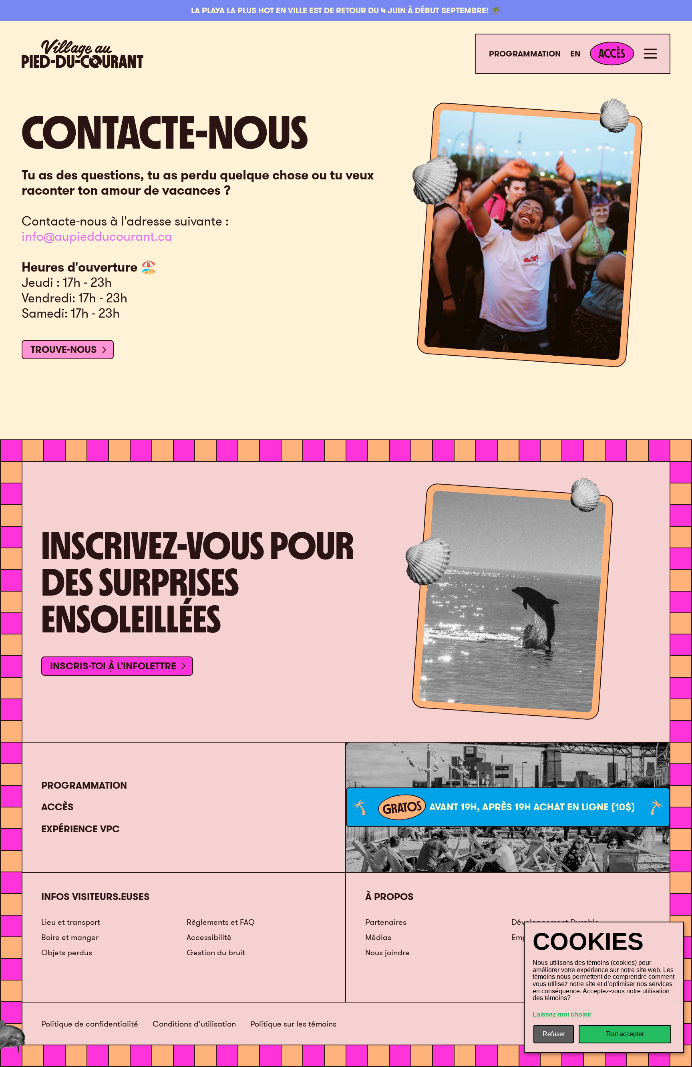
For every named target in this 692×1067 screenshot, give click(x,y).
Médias (378, 937)
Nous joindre (387, 952)
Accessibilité (209, 937)
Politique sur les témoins (293, 1023)
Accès (57, 807)
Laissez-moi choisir (562, 1014)
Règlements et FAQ (221, 922)
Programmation (525, 53)
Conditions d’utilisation (194, 1023)
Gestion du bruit (216, 952)
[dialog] (604, 987)
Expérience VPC (80, 829)
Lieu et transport (70, 922)
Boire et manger (70, 937)
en (575, 53)
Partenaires (385, 922)
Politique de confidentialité (89, 1023)
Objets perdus (66, 952)
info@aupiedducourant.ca (97, 236)
